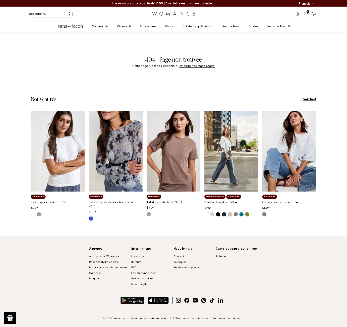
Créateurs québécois (197, 26)
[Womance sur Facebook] (186, 300)
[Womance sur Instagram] (178, 300)
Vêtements (124, 26)
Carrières (95, 273)
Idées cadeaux (230, 26)
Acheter (221, 256)
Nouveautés (100, 26)
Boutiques (180, 261)
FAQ (134, 267)
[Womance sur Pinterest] (203, 300)
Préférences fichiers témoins (189, 318)
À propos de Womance (104, 256)
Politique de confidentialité (148, 318)
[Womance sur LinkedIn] (220, 300)
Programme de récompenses (108, 267)
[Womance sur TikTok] (212, 300)
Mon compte (139, 284)
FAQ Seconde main (143, 273)
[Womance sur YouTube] (195, 300)
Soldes (253, 26)
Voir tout (309, 99)
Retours (136, 261)
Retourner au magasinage (197, 66)
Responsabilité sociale (104, 261)
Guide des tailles (142, 278)
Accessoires (148, 26)
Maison (170, 26)
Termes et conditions (226, 318)
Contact (179, 256)
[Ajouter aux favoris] (79, 187)
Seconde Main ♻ (278, 26)
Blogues (94, 278)
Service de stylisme (186, 267)
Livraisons (138, 256)
